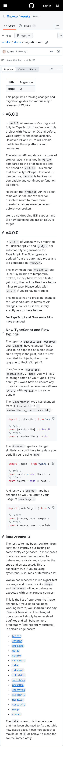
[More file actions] (59, 69)
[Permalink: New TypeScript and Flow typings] (3, 332)
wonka (25, 16)
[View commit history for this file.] (58, 51)
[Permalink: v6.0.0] (3, 114)
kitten (10, 51)
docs (17, 42)
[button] (53, 418)
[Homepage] (31, 5)
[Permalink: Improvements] (3, 536)
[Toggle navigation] (5, 5)
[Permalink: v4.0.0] (3, 232)
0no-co (12, 16)
